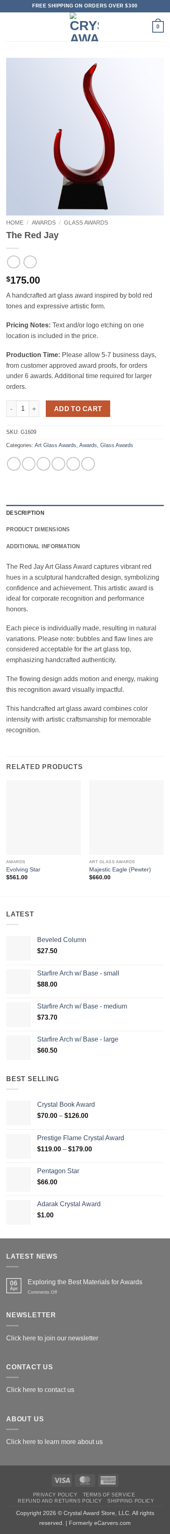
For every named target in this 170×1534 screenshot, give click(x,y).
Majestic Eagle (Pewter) (120, 869)
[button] (11, 27)
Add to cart (78, 408)
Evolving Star (23, 869)
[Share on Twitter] (43, 464)
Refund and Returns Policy (60, 1501)
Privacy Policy (55, 1495)
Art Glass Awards (55, 445)
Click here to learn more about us (54, 1441)
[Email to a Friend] (58, 464)
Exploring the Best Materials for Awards (85, 1281)
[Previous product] (30, 262)
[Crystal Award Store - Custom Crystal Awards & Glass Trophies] (84, 26)
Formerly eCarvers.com (100, 1523)
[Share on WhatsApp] (14, 464)
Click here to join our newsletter (52, 1338)
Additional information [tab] (43, 546)
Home (15, 223)
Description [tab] (25, 513)
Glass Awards (86, 223)
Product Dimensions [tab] (38, 529)
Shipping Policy (130, 1501)
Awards (44, 223)
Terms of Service (109, 1495)
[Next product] (13, 262)
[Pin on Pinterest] (73, 464)
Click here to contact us (40, 1389)
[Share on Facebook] (28, 464)
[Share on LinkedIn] (88, 464)
